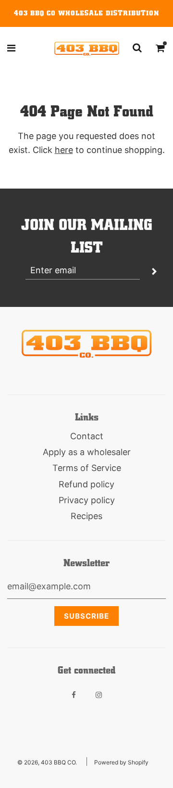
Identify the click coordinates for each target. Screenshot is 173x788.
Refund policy (86, 484)
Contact (86, 436)
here (64, 150)
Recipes (86, 516)
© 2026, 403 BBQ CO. (47, 762)
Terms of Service (86, 468)
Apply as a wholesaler (87, 452)
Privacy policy (87, 500)
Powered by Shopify (121, 762)
